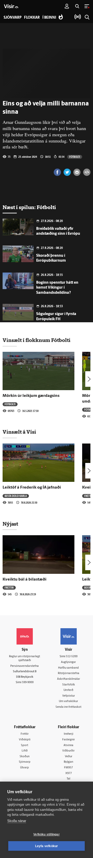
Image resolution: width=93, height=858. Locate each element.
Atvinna (68, 745)
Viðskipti (24, 739)
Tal (68, 778)
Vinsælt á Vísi (19, 432)
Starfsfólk (68, 684)
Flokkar (32, 18)
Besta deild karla (16, 496)
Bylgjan (68, 762)
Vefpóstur (68, 696)
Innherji (68, 734)
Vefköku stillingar (46, 834)
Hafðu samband (68, 668)
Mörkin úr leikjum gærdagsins (31, 396)
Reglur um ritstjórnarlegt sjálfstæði (24, 658)
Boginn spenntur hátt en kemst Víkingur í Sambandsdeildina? (57, 288)
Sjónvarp (24, 762)
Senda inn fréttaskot (68, 707)
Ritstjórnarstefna (68, 673)
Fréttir (9, 587)
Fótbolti (74, 157)
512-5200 (72, 656)
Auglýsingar (68, 662)
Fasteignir (68, 739)
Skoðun (24, 756)
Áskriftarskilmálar (68, 679)
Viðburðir (68, 750)
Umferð (68, 690)
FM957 (68, 767)
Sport (24, 745)
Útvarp (24, 767)
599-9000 (28, 682)
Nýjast (10, 524)
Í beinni (49, 18)
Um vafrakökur (68, 701)
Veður (68, 756)
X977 (68, 773)
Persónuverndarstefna (24, 666)
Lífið (25, 750)
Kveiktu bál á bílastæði (25, 579)
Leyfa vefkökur (46, 846)
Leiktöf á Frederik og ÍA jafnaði (32, 487)
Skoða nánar (16, 821)
